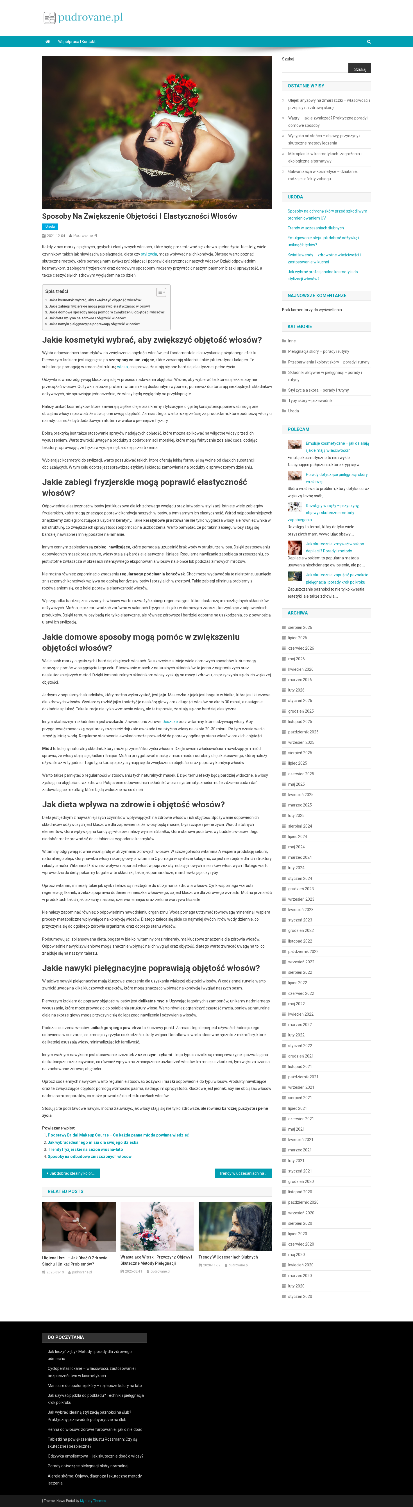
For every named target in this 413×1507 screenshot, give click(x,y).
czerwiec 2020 (301, 1244)
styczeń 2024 (300, 878)
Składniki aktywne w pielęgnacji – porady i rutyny (325, 376)
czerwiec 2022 (301, 993)
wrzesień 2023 (301, 899)
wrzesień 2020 (301, 1213)
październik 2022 (303, 951)
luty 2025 (296, 815)
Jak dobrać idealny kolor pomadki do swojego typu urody (74, 1173)
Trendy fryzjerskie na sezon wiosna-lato (85, 1149)
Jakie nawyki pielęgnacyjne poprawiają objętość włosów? (94, 324)
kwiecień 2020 (301, 1265)
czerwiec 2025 (301, 774)
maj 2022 (296, 1004)
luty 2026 (296, 690)
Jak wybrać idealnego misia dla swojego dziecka (93, 1142)
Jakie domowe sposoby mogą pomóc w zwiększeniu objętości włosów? (107, 312)
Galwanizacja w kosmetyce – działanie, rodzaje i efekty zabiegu (323, 175)
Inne (292, 341)
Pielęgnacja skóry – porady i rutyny (318, 351)
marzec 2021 (300, 1150)
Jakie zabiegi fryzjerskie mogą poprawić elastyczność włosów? (99, 306)
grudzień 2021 (301, 1056)
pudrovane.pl (85, 235)
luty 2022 (296, 1035)
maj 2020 (296, 1254)
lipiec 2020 (297, 1234)
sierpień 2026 (300, 627)
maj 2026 (296, 659)
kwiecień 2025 (301, 794)
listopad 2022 (300, 941)
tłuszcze (170, 721)
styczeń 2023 (300, 920)
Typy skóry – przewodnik (310, 400)
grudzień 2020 (301, 1181)
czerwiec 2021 (301, 1119)
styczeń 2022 (300, 1045)
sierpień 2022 (300, 972)
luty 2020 (296, 1286)
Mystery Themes (93, 1501)
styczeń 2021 (300, 1171)
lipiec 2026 (297, 638)
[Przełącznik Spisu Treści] (158, 292)
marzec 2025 (300, 805)
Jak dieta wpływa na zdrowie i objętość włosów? (87, 318)
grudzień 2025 (301, 711)
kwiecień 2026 (301, 669)
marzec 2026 (300, 679)
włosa (122, 367)
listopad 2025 (300, 721)
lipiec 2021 (297, 1108)
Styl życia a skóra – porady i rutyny (318, 390)
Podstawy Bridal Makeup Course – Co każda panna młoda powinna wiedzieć (118, 1135)
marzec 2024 (300, 857)
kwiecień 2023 (301, 909)
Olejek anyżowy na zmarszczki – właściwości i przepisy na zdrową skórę (329, 104)
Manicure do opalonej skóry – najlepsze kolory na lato (95, 1385)
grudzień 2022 (301, 930)
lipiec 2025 (297, 763)
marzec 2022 (300, 1024)
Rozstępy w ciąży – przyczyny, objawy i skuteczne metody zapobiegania (323, 512)
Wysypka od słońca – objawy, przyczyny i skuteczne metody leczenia (324, 139)
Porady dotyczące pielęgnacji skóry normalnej (88, 1466)
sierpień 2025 (300, 753)
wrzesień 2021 (301, 1087)
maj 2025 (296, 784)
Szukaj (288, 59)
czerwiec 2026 (301, 648)
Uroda (50, 227)
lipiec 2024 (297, 836)
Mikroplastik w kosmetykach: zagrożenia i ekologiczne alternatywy (325, 157)
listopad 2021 (300, 1066)
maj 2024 (296, 847)
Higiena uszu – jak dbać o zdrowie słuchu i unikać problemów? (74, 1261)
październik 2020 (303, 1202)
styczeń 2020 (300, 1296)
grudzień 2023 (301, 889)
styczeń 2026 (300, 700)
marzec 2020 (300, 1275)
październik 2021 (303, 1077)
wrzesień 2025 (301, 742)
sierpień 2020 (300, 1223)
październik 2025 (303, 732)
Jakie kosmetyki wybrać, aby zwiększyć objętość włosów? (95, 300)
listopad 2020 (300, 1192)
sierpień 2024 (300, 826)
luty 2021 (296, 1160)
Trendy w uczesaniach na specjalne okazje (245, 1173)
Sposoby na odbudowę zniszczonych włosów (89, 1156)
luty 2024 (296, 868)
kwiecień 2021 (301, 1139)
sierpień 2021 (300, 1097)
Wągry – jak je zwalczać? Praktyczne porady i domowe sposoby (328, 122)
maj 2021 (296, 1129)
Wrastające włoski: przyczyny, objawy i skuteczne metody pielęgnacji (156, 1260)
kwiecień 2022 (301, 1014)
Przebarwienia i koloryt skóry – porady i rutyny (328, 362)
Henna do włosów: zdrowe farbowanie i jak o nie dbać (95, 1429)
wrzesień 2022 (301, 962)
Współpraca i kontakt (77, 41)
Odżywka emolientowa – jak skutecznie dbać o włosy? (96, 1456)
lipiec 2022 (297, 982)
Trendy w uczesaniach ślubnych (228, 1257)
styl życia (149, 254)
